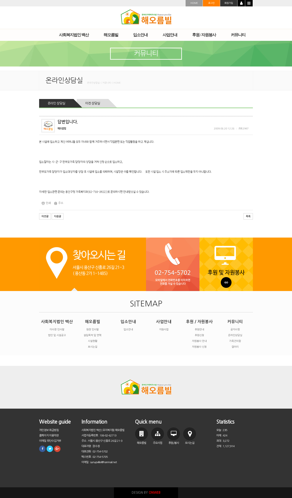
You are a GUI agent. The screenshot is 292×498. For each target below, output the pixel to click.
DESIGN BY (146, 492)
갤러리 (235, 347)
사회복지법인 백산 (57, 322)
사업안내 (163, 322)
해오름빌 (92, 322)
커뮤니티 (235, 322)
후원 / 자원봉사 (199, 322)
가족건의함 (235, 341)
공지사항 (235, 329)
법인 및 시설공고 (57, 335)
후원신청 (199, 335)
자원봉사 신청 (199, 347)
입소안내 (128, 322)
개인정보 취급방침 (49, 430)
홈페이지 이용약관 (49, 435)
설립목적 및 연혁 (92, 335)
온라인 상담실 (56, 103)
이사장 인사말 (57, 329)
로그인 (211, 3)
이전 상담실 (92, 103)
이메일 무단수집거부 (50, 440)
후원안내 (199, 329)
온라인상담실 (235, 335)
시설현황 (92, 341)
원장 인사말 (92, 329)
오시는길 (92, 347)
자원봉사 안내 (199, 341)
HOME (194, 3)
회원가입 (228, 3)
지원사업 (163, 329)
